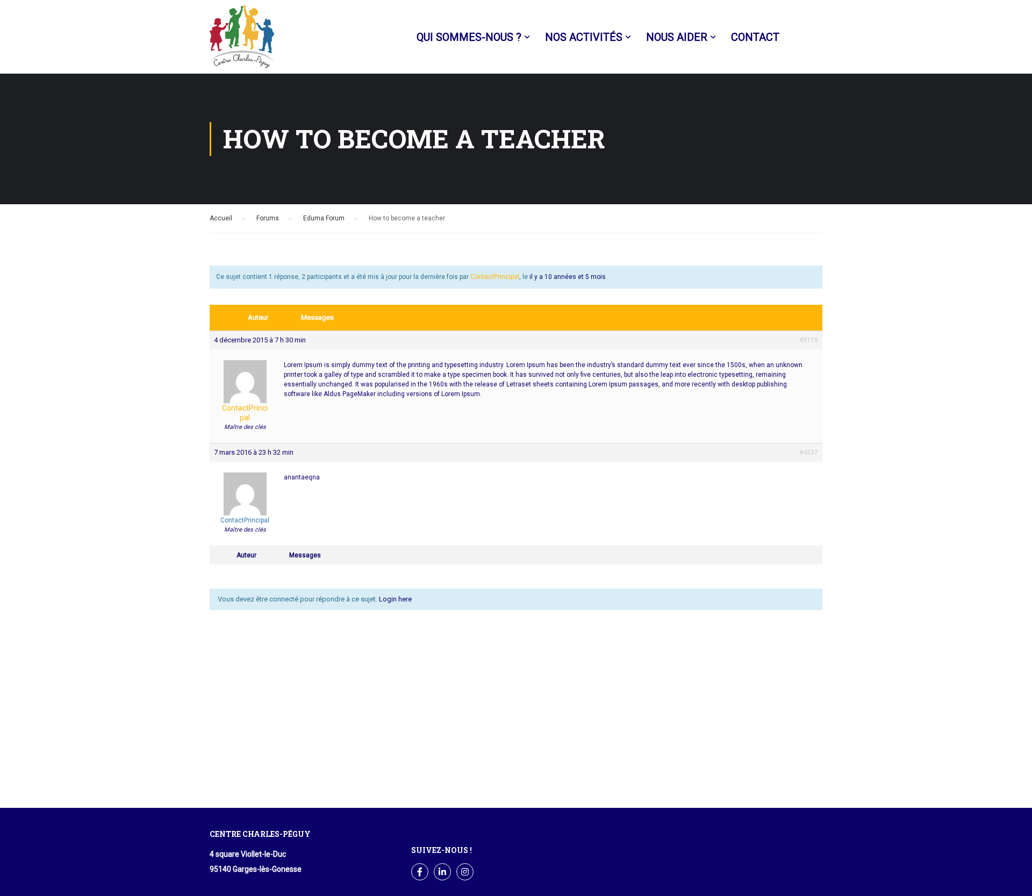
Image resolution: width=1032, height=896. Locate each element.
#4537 (808, 452)
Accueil (221, 218)
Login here (395, 599)
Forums (267, 218)
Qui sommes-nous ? (469, 37)
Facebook (804, 37)
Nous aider (676, 37)
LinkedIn (442, 871)
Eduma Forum (324, 218)
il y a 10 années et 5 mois (567, 277)
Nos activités (583, 37)
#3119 (808, 340)
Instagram (465, 871)
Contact (755, 37)
